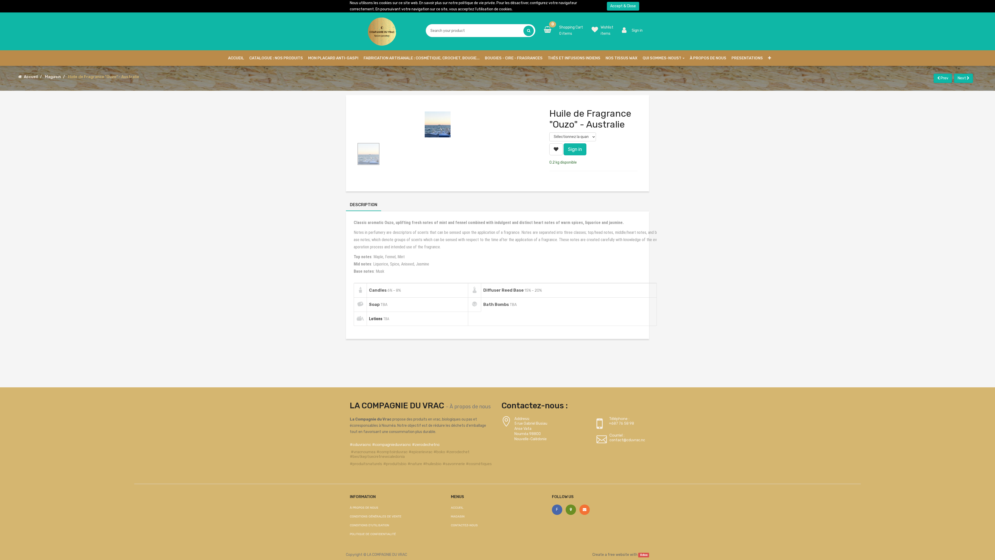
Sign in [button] (575, 149)
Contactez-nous (464, 525)
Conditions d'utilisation (369, 525)
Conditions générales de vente (375, 516)
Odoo (644, 555)
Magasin (53, 76)
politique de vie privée (477, 3)
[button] (769, 58)
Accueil (31, 76)
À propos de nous (470, 406)
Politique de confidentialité (373, 534)
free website (618, 554)
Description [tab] (363, 204)
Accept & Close (623, 6)
